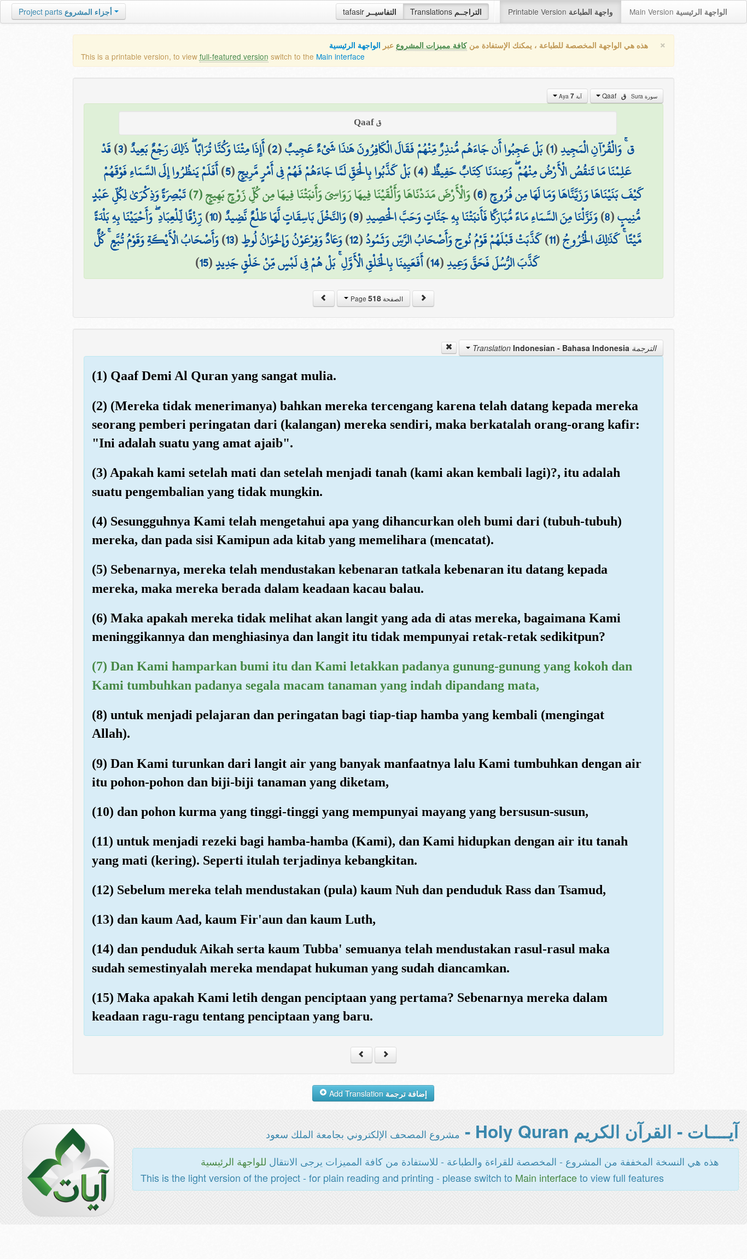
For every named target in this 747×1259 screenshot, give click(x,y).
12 (354, 240)
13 (230, 240)
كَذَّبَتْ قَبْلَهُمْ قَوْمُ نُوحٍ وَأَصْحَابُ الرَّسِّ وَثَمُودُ (454, 240)
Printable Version (560, 11)
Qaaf (628, 96)
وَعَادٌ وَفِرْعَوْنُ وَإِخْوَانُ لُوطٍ (291, 240)
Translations (446, 11)
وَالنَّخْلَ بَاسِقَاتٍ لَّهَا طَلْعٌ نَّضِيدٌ (285, 217)
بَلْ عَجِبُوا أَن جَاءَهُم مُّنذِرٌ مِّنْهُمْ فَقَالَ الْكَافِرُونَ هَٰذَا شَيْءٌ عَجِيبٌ (414, 149)
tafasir (369, 11)
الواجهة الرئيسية (355, 45)
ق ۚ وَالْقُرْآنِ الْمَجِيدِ (597, 149)
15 (204, 262)
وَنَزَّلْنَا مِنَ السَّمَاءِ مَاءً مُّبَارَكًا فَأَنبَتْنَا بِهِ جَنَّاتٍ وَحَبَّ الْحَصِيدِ (482, 217)
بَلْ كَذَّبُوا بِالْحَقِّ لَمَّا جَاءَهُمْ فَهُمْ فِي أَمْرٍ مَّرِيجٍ (324, 171)
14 (435, 262)
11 (552, 240)
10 (213, 217)
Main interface (340, 56)
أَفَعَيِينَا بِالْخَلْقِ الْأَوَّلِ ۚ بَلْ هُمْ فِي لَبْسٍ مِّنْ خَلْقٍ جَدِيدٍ (319, 262)
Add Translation (377, 1093)
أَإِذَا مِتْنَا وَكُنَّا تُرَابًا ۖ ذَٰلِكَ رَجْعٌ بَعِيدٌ (197, 149)
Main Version (678, 11)
